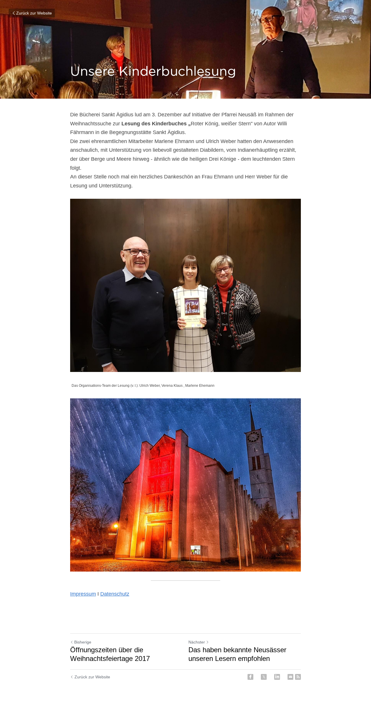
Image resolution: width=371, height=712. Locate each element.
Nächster (196, 642)
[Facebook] (250, 677)
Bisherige (82, 642)
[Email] (290, 677)
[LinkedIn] (277, 677)
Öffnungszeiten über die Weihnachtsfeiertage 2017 (114, 654)
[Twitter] (264, 677)
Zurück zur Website (34, 13)
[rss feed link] (298, 677)
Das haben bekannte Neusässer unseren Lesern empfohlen (237, 654)
